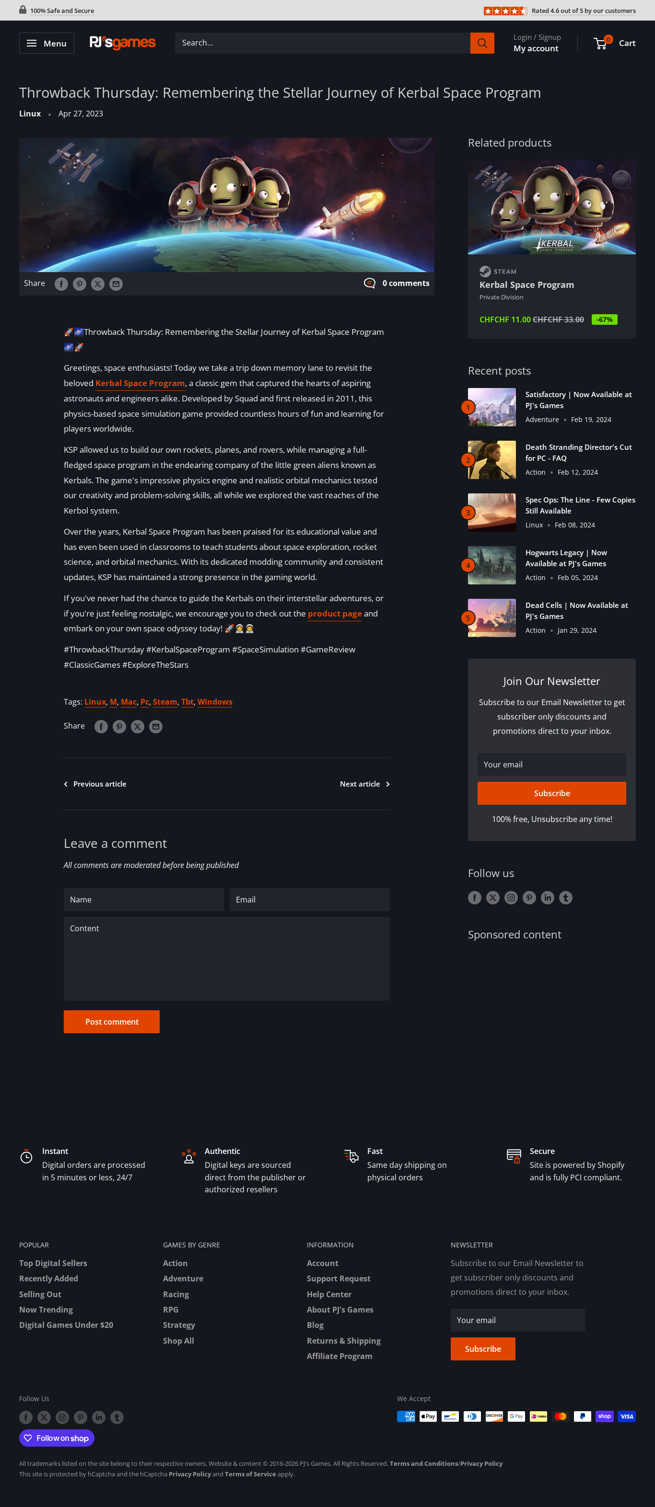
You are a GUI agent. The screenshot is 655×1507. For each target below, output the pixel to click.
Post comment (112, 1021)
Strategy (179, 1325)
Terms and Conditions (424, 1463)
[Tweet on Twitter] (98, 283)
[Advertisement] (552, 1026)
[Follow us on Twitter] (493, 897)
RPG (171, 1309)
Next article (360, 783)
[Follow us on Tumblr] (566, 897)
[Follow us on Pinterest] (529, 897)
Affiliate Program (340, 1356)
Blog (315, 1325)
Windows (215, 701)
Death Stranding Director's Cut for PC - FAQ (579, 452)
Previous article (100, 783)
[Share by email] (116, 283)
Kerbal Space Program (140, 382)
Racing (176, 1294)
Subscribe (552, 793)
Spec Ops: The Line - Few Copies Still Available (580, 505)
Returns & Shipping (344, 1341)
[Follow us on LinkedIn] (547, 897)
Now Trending (46, 1309)
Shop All (178, 1341)
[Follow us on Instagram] (511, 897)
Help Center (329, 1294)
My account (536, 48)
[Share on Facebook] (61, 283)
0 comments (406, 283)
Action (175, 1263)
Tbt (187, 701)
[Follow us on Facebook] (474, 897)
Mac (129, 701)
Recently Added (48, 1278)
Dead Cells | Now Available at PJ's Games (577, 610)
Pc (144, 701)
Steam (165, 701)
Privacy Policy (481, 1463)
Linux (30, 113)
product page (335, 613)
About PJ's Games (340, 1309)
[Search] (482, 43)
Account (323, 1263)
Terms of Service (250, 1474)
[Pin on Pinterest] (79, 283)
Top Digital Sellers (53, 1263)
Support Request (339, 1278)
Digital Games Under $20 (66, 1325)
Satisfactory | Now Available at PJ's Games (579, 399)
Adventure (183, 1278)
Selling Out (40, 1294)
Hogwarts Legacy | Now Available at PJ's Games (566, 558)
